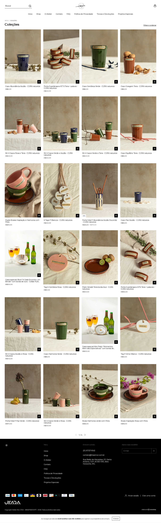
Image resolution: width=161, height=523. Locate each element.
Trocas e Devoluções (105, 14)
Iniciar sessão (133, 496)
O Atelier (48, 14)
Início (30, 14)
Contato (59, 14)
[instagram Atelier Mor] (6, 445)
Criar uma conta (148, 496)
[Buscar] (30, 6)
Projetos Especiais (125, 14)
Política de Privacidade (83, 14)
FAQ (68, 14)
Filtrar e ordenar (149, 25)
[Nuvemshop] (149, 510)
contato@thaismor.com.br (94, 455)
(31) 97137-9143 (89, 451)
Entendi (116, 518)
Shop (38, 14)
